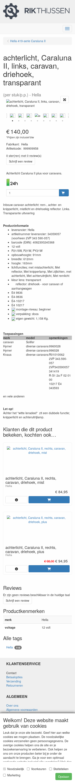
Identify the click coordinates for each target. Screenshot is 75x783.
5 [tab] (37, 121)
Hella (13, 647)
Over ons (12, 705)
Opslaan (63, 776)
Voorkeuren (38, 769)
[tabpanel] (37, 115)
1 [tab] (12, 121)
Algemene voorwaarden (22, 709)
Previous (5, 115)
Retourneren (14, 685)
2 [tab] (19, 121)
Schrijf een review (20, 161)
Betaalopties (14, 677)
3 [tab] (25, 121)
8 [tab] (56, 121)
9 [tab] (62, 121)
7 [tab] (50, 121)
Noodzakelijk (15, 769)
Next (70, 115)
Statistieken (61, 769)
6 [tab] (44, 121)
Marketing (13, 775)
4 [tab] (31, 121)
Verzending (13, 681)
